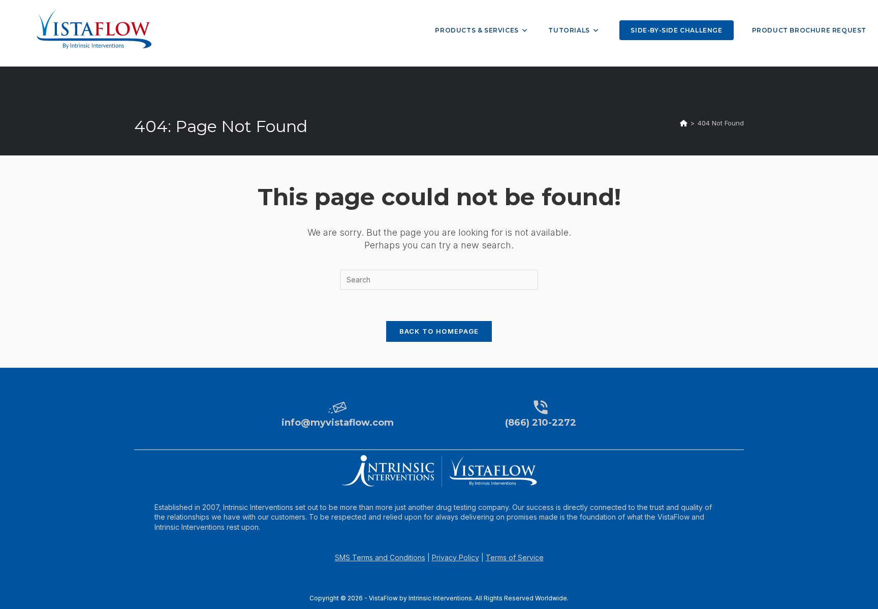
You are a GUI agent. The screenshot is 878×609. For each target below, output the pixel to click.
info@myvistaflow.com (337, 422)
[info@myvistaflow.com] (337, 407)
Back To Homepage (439, 331)
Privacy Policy (455, 557)
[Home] (683, 123)
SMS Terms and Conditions (380, 557)
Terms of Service (515, 557)
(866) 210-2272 (540, 422)
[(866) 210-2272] (540, 407)
